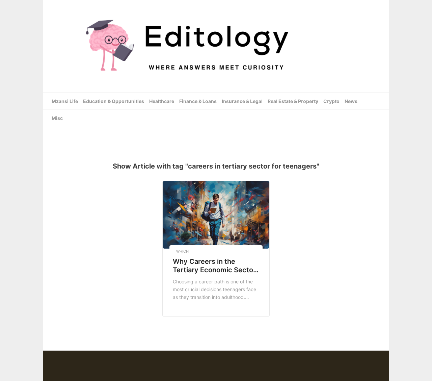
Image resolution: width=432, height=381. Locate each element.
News (351, 101)
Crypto (331, 101)
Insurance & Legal (242, 101)
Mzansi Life (65, 101)
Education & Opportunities (113, 101)
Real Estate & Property (293, 101)
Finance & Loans (198, 101)
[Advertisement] (216, 131)
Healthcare (161, 101)
